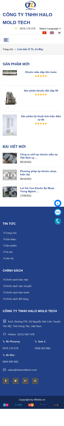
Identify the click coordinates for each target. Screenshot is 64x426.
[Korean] (59, 32)
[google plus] (25, 381)
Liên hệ (9, 258)
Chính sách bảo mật (16, 279)
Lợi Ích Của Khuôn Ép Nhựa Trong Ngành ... (37, 190)
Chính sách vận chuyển (18, 286)
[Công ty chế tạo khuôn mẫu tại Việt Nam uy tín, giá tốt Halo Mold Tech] (10, 157)
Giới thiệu (10, 239)
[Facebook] (57, 203)
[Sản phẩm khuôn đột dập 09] (10, 98)
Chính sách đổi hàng (16, 298)
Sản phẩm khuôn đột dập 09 (41, 90)
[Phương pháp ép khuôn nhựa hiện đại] (10, 174)
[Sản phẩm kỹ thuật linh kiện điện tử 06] (10, 124)
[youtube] (35, 381)
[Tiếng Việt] (44, 32)
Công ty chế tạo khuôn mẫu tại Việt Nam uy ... (39, 156)
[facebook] (6, 381)
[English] (52, 32)
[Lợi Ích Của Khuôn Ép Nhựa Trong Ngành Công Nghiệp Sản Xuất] (10, 191)
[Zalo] (57, 212)
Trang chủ (8, 49)
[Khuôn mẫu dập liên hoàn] (10, 72)
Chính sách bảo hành (17, 292)
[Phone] (57, 221)
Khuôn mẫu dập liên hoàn (41, 72)
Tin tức (9, 252)
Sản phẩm (11, 245)
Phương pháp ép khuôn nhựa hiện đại (38, 173)
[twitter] (15, 381)
